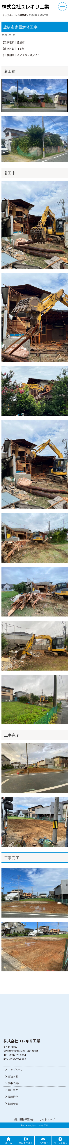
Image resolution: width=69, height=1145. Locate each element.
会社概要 (12, 1090)
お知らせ (12, 1103)
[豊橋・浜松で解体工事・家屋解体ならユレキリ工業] (25, 7)
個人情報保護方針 (24, 1119)
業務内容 (12, 1076)
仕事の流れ (14, 1083)
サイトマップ (47, 1119)
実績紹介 (12, 1096)
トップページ (15, 1069)
